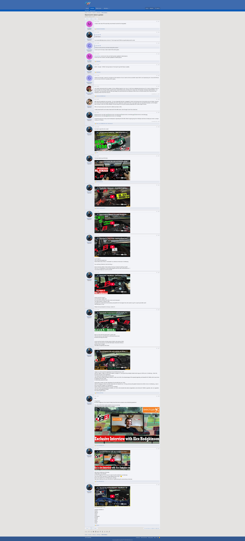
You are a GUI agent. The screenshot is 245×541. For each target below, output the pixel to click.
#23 (158, 43)
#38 (158, 396)
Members (106, 8)
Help (155, 537)
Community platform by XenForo (122, 539)
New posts (87, 10)
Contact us (138, 537)
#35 (158, 272)
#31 (158, 155)
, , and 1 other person (104, 123)
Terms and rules (144, 537)
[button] (102, 8)
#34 (158, 235)
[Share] (157, 21)
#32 (158, 185)
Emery (87, 16)
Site (157, 537)
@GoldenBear (97, 56)
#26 (158, 75)
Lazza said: (97, 34)
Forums (92, 8)
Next (95, 18)
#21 (158, 21)
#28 (158, 99)
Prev (87, 18)
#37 (158, 348)
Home (87, 8)
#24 (158, 53)
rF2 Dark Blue (88, 537)
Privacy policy (150, 537)
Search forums (92, 10)
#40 (158, 484)
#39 (158, 448)
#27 (158, 86)
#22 (158, 32)
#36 (158, 309)
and (100, 28)
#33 (158, 211)
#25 (158, 64)
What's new (98, 8)
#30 (158, 126)
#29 (158, 112)
